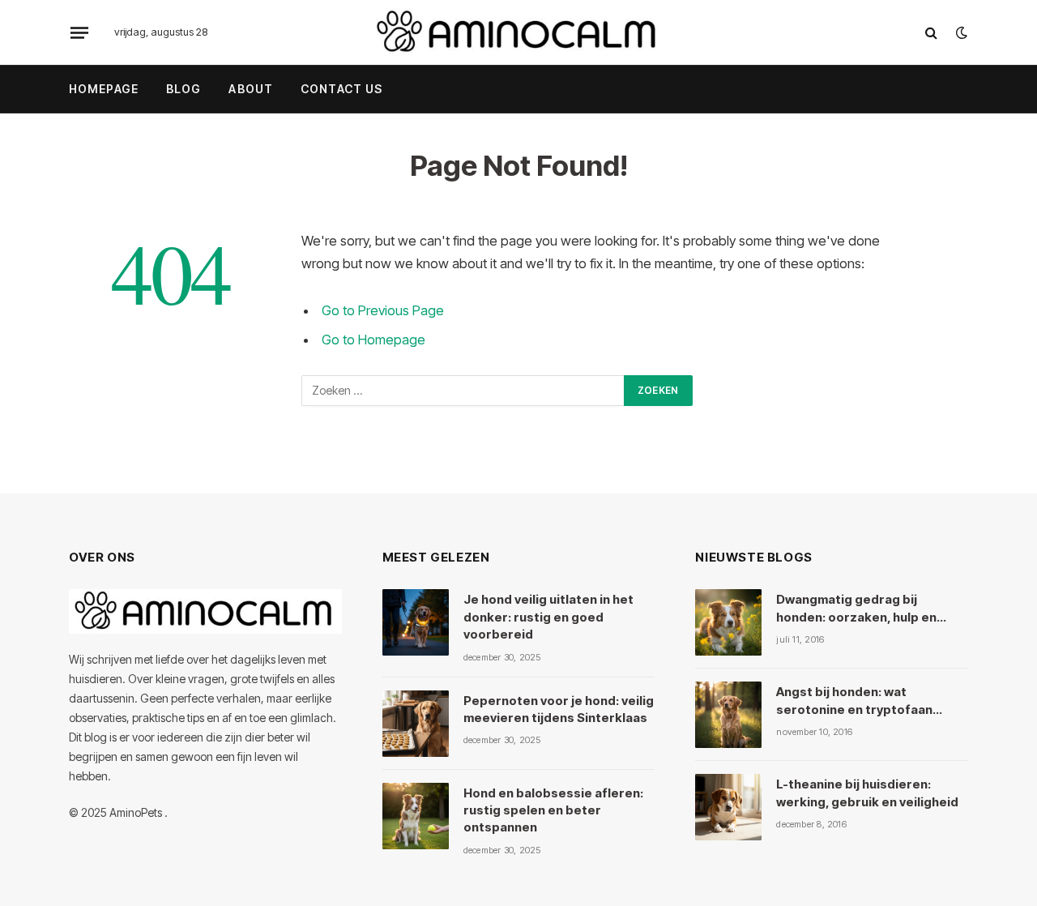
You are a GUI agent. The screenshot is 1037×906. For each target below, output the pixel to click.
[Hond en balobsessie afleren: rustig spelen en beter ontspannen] (415, 816)
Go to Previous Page (383, 310)
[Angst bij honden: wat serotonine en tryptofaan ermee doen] (728, 715)
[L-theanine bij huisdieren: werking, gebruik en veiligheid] (728, 807)
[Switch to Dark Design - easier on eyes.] (960, 32)
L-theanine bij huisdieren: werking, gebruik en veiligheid (867, 792)
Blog (183, 89)
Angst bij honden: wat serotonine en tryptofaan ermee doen (854, 701)
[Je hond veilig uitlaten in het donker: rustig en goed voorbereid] (415, 622)
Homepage (104, 89)
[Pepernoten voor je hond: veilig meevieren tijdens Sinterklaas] (415, 723)
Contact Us (341, 89)
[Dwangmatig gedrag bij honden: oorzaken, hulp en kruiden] (728, 622)
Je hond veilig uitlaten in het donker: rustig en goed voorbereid (548, 617)
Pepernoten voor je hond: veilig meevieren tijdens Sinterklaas (558, 709)
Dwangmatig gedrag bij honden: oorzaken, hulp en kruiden (856, 609)
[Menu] (79, 32)
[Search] (931, 33)
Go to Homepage (373, 339)
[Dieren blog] (518, 32)
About (250, 89)
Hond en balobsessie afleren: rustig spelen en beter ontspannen (553, 810)
